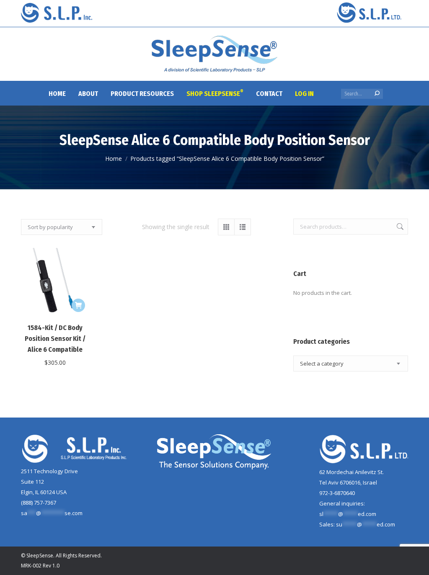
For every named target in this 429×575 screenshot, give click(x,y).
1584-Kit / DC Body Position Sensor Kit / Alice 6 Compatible (55, 338)
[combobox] (350, 363)
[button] (78, 305)
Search (399, 227)
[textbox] (322, 363)
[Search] (377, 93)
